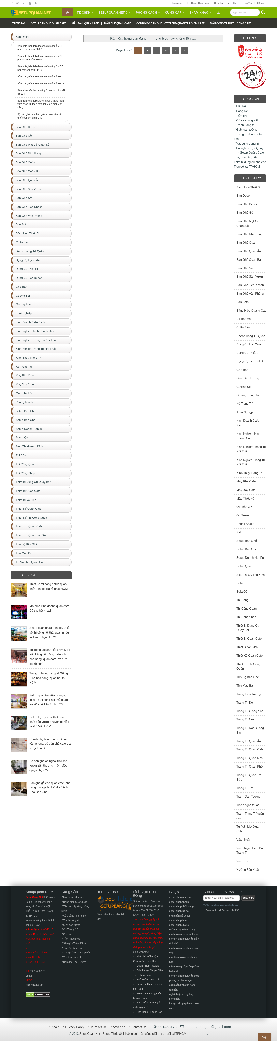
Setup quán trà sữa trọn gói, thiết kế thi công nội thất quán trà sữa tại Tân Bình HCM (48, 700)
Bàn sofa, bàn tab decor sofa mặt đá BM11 (40, 76)
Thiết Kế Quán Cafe (249, 655)
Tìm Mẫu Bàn (245, 685)
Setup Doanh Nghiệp (250, 557)
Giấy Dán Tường (247, 378)
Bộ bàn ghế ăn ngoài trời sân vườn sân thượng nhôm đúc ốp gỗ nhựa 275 (48, 765)
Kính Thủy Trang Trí (249, 473)
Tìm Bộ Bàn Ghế (247, 677)
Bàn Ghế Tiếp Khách (250, 285)
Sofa (239, 583)
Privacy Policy (74, 1027)
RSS (236, 910)
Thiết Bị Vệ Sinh (247, 647)
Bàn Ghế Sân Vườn (249, 276)
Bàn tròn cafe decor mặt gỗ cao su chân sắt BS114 (41, 92)
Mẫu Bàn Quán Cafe (85, 23)
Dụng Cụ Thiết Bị (247, 352)
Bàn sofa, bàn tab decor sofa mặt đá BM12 (40, 83)
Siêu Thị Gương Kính (250, 574)
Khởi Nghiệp (244, 412)
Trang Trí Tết (244, 788)
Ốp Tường (243, 515)
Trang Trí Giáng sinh (249, 711)
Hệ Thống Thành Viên (198, 3)
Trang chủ (177, 3)
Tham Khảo (199, 12)
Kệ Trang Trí (244, 403)
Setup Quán (244, 566)
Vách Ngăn (243, 839)
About (55, 1027)
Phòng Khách (245, 523)
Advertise (119, 1027)
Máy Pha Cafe (246, 481)
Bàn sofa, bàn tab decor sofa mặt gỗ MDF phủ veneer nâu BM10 (40, 68)
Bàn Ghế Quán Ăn (248, 251)
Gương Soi (243, 386)
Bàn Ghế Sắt (244, 268)
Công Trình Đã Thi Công (226, 3)
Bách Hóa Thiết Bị (248, 187)
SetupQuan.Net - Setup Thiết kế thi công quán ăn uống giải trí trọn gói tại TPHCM (132, 1033)
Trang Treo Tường (248, 694)
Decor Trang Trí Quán (250, 336)
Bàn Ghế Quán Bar (249, 259)
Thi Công (242, 600)
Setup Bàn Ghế (246, 549)
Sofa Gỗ (241, 591)
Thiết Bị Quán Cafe (249, 638)
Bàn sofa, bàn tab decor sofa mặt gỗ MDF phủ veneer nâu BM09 (40, 58)
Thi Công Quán (246, 608)
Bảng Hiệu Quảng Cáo (251, 310)
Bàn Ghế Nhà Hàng (249, 234)
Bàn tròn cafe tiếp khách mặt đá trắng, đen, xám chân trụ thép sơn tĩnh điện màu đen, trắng (40, 104)
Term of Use (98, 1027)
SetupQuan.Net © (113, 12)
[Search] (263, 12)
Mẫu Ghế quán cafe (117, 23)
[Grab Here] (218, 12)
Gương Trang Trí (247, 395)
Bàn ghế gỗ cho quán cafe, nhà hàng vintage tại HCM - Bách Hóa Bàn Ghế (49, 787)
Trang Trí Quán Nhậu (250, 758)
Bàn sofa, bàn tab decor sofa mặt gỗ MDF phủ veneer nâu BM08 (40, 48)
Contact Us (138, 1027)
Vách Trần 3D (245, 861)
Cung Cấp (173, 12)
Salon (240, 532)
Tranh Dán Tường (248, 796)
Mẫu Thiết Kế (245, 498)
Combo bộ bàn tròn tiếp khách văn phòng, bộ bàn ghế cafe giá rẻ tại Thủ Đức (50, 743)
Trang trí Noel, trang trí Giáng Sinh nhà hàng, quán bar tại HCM (48, 678)
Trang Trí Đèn (245, 702)
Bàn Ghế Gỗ (244, 212)
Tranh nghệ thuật (247, 805)
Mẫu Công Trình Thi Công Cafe (230, 23)
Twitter (225, 910)
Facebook (210, 910)
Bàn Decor (243, 195)
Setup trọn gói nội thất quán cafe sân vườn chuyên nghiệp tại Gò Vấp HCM (49, 721)
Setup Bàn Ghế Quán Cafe (48, 23)
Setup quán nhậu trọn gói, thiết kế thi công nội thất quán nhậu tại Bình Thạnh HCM (49, 632)
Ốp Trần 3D (244, 506)
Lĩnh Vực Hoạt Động (254, 3)
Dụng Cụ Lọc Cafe (248, 344)
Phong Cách (146, 12)
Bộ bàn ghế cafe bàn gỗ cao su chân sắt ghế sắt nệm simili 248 (39, 116)
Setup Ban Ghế (246, 540)
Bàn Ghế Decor (246, 204)
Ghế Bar (242, 369)
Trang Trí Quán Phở (249, 766)
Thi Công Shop (246, 617)
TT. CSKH (83, 12)
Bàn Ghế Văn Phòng (250, 293)
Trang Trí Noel (245, 719)
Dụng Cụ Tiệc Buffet (249, 361)
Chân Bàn (243, 327)
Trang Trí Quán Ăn (248, 741)
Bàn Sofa (242, 302)
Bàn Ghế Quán (246, 242)
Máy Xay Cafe (246, 490)
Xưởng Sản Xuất (247, 869)
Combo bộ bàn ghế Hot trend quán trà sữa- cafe (170, 23)
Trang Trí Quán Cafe (249, 749)
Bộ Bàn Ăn (243, 319)
